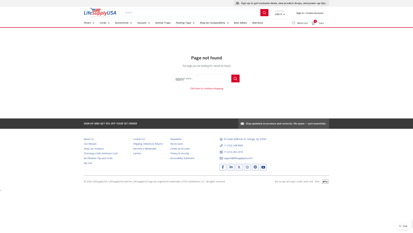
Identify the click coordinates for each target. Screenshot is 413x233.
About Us (89, 139)
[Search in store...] (235, 78)
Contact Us (139, 139)
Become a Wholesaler (144, 148)
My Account (176, 143)
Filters (87, 22)
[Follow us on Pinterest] (255, 168)
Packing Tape (183, 22)
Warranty (257, 22)
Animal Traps (163, 22)
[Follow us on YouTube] (263, 168)
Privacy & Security (179, 153)
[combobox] (191, 12)
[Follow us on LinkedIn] (231, 168)
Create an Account (180, 148)
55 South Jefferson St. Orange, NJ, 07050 (245, 139)
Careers (137, 153)
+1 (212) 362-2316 (233, 151)
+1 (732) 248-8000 (233, 145)
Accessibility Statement (182, 158)
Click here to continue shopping (206, 88)
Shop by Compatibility (212, 22)
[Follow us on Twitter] (239, 168)
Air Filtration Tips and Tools (98, 158)
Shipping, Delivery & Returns (148, 143)
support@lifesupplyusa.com (238, 158)
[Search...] (264, 12)
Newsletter (176, 139)
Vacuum (141, 22)
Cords (103, 22)
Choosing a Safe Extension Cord (100, 153)
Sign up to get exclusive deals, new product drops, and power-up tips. (283, 3)
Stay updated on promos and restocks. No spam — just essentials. (286, 123)
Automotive (121, 22)
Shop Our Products (94, 148)
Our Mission (90, 143)
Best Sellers (240, 22)
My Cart (88, 163)
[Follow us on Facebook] (223, 168)
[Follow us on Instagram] (247, 168)
